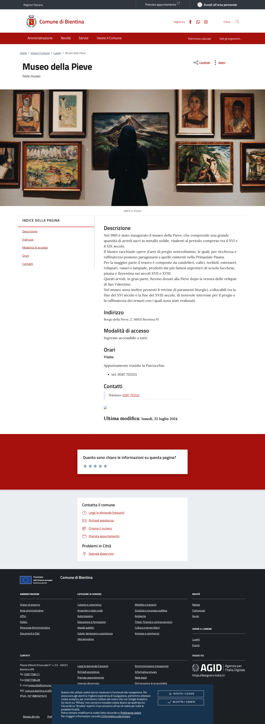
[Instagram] (204, 21)
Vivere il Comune (40, 53)
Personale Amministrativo (35, 627)
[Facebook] (189, 21)
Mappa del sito (31, 716)
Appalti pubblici (85, 627)
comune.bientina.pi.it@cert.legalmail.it (47, 691)
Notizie (196, 605)
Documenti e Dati (30, 633)
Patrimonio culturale (199, 39)
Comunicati (198, 610)
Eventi (196, 645)
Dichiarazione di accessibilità (151, 683)
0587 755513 (130, 395)
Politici (23, 622)
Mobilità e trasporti (145, 605)
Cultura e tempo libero (147, 627)
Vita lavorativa (85, 639)
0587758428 (32, 680)
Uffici (23, 616)
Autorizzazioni (85, 616)
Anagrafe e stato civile (90, 610)
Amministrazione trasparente (152, 666)
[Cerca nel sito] (237, 21)
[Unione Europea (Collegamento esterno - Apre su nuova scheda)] (37, 580)
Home (23, 53)
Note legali (141, 677)
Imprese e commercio (147, 633)
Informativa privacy (146, 672)
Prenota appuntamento (161, 4)
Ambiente (140, 616)
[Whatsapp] (196, 21)
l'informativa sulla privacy (115, 716)
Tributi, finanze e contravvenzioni (153, 622)
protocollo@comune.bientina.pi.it (47, 685)
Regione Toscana (33, 5)
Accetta (184, 702)
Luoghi (57, 53)
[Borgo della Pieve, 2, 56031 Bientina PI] (105, 407)
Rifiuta (183, 693)
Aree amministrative (31, 610)
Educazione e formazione (91, 622)
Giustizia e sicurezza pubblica (151, 610)
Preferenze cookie (131, 713)
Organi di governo (30, 605)
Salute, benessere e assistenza (95, 633)
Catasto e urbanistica (89, 605)
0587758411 (32, 674)
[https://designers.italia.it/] (218, 668)
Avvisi (195, 616)
